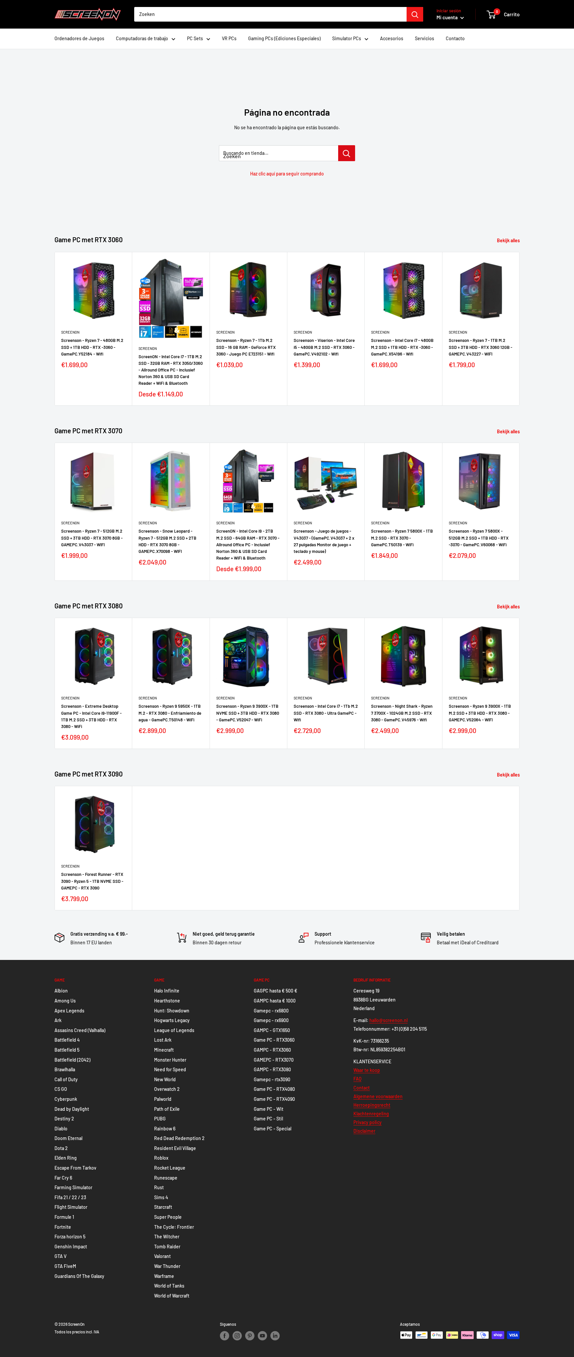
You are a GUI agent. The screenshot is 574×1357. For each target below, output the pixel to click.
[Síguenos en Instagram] (237, 1335)
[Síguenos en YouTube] (262, 1335)
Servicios (424, 38)
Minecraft (164, 1050)
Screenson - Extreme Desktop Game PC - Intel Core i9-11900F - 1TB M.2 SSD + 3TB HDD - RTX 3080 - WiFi (91, 716)
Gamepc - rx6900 (271, 1020)
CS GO (60, 1089)
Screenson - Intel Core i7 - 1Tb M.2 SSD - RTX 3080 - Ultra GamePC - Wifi (326, 712)
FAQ (357, 1079)
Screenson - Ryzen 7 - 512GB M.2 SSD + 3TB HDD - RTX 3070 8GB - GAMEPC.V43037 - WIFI (92, 538)
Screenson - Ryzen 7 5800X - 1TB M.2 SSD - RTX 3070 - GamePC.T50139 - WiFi (402, 538)
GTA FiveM (65, 1266)
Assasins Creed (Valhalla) (79, 1030)
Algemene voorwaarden (378, 1096)
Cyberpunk (65, 1099)
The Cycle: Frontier (174, 1227)
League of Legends (174, 1030)
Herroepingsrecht (371, 1105)
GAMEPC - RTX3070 (274, 1060)
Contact (361, 1088)
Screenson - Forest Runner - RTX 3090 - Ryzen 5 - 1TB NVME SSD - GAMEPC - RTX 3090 (92, 881)
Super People (168, 1217)
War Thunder (167, 1266)
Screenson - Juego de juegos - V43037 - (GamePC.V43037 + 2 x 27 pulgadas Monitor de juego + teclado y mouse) (324, 541)
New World (165, 1079)
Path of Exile (167, 1109)
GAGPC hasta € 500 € (275, 990)
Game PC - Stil (268, 1118)
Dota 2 (61, 1148)
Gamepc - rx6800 (271, 1010)
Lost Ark (162, 1040)
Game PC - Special (272, 1128)
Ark (57, 1020)
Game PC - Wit (268, 1109)
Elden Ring (65, 1158)
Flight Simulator (70, 1207)
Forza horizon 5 (69, 1236)
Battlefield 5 (66, 1050)
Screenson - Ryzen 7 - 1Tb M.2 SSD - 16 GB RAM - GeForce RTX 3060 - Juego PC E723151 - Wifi (246, 347)
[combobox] (270, 14)
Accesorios (391, 38)
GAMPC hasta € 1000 (275, 1000)
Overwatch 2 (167, 1089)
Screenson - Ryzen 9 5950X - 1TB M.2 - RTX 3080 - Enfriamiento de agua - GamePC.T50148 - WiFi (170, 712)
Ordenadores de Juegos (79, 38)
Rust (159, 1187)
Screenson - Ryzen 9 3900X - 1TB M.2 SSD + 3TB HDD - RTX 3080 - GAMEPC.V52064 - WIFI (480, 712)
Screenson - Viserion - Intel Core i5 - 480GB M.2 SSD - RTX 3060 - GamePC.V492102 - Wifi (324, 347)
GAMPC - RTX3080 (272, 1069)
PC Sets (195, 38)
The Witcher (166, 1236)
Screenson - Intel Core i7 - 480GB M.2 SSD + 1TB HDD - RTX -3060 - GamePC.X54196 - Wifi (402, 347)
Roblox (161, 1158)
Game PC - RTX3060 (274, 1040)
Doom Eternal (68, 1138)
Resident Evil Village (175, 1148)
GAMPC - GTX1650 (272, 1030)
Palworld (162, 1099)
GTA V (60, 1256)
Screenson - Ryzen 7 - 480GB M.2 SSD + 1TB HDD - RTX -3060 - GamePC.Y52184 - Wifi (92, 347)
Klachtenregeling (371, 1113)
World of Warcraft (171, 1296)
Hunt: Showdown (171, 1010)
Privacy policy (367, 1122)
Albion (61, 990)
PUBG (160, 1118)
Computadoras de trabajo (142, 38)
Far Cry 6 (63, 1178)
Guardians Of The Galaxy (79, 1276)
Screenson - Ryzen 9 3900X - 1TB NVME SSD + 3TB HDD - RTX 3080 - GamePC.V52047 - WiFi (247, 712)
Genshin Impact (70, 1246)
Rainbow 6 (164, 1128)
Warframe (164, 1276)
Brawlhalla (64, 1069)
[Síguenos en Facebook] (224, 1335)
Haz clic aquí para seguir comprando (287, 173)
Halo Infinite (166, 990)
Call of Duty (66, 1079)
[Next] (520, 329)
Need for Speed (170, 1069)
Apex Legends (69, 1010)
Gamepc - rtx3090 (272, 1079)
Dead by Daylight (71, 1109)
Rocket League (169, 1168)
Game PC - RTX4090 (274, 1099)
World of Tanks (169, 1286)
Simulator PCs (346, 38)
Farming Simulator (73, 1187)
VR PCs (229, 38)
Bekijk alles (509, 240)
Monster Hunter (170, 1060)
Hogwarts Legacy (172, 1020)
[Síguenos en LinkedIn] (275, 1335)
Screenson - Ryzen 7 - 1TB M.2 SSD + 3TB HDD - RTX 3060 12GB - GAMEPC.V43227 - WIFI (480, 347)
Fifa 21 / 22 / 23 (70, 1197)
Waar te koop (366, 1070)
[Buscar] (415, 14)
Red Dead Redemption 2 (179, 1138)
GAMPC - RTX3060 (272, 1050)
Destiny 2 (64, 1118)
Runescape (165, 1178)
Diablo (60, 1128)
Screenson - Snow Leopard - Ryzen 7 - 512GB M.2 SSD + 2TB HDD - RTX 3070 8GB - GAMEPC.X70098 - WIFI (167, 541)
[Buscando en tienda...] (346, 153)
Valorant (162, 1256)
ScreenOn (70, 332)
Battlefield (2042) (72, 1060)
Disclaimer (364, 1131)
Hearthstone (167, 1000)
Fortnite (62, 1227)
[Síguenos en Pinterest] (249, 1335)
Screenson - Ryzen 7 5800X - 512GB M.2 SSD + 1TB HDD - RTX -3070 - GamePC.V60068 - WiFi (479, 538)
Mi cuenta (447, 17)
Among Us (65, 1000)
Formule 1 (64, 1217)
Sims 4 (161, 1197)
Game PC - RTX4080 (274, 1089)
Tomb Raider (167, 1246)
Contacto (455, 38)
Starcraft (163, 1207)
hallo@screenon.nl (388, 1020)
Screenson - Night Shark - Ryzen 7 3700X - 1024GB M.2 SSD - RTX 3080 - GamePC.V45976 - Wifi (401, 712)
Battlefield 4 (67, 1040)
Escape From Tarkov (75, 1168)
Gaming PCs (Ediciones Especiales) (284, 38)
